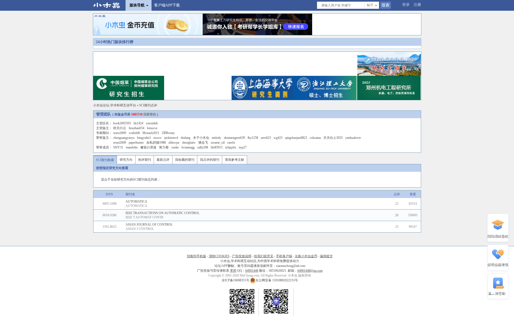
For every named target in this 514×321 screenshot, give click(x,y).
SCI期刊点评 (148, 105)
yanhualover (353, 138)
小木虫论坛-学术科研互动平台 (114, 105)
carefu (231, 142)
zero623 (266, 138)
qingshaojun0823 (296, 138)
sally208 (202, 147)
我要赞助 (149, 114)
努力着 (164, 147)
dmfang (185, 138)
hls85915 (216, 147)
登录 (406, 5)
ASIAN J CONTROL (140, 229)
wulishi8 (134, 133)
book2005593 (122, 123)
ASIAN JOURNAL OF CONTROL (149, 224)
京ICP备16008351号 (236, 280)
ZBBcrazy (168, 133)
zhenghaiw (189, 142)
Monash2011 (150, 133)
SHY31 (118, 147)
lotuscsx (152, 128)
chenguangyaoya (123, 138)
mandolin (132, 147)
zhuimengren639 (234, 138)
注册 (417, 5)
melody (216, 138)
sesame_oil (218, 142)
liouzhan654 (136, 128)
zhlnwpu (173, 142)
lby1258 (253, 138)
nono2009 (119, 133)
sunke (175, 147)
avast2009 (119, 142)
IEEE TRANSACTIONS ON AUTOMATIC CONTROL (162, 213)
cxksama (315, 138)
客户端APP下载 (167, 5)
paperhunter (136, 142)
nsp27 (243, 147)
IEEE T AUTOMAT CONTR (144, 217)
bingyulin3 (144, 138)
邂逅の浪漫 (148, 147)
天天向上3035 (333, 138)
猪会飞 (203, 142)
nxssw (157, 138)
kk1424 (138, 123)
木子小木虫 (201, 138)
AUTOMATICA (136, 201)
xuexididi (152, 123)
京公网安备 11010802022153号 (276, 280)
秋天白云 (119, 128)
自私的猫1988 (156, 142)
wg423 (278, 138)
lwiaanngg (188, 147)
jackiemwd (171, 138)
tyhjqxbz (230, 147)
